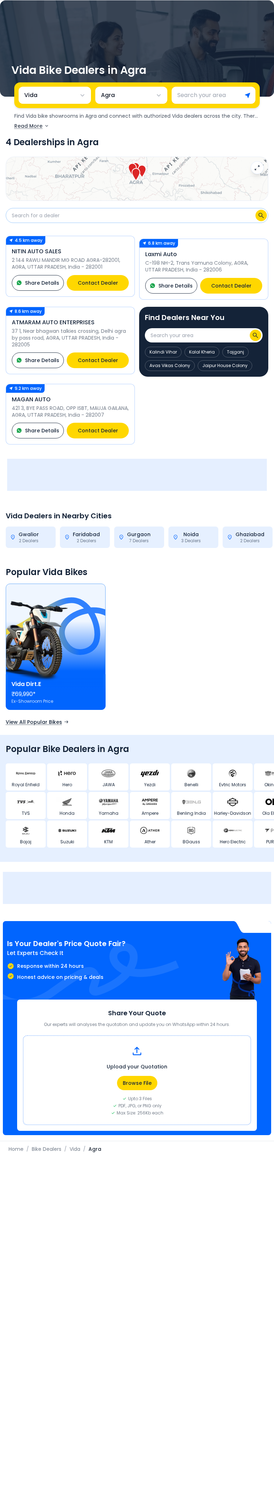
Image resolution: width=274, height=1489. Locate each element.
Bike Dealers (46, 1149)
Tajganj (235, 352)
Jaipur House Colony (225, 365)
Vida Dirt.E (26, 684)
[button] (136, 175)
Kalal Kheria (202, 352)
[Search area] (255, 335)
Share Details (42, 282)
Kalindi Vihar (163, 352)
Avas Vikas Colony (169, 365)
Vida (75, 1149)
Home (16, 1149)
